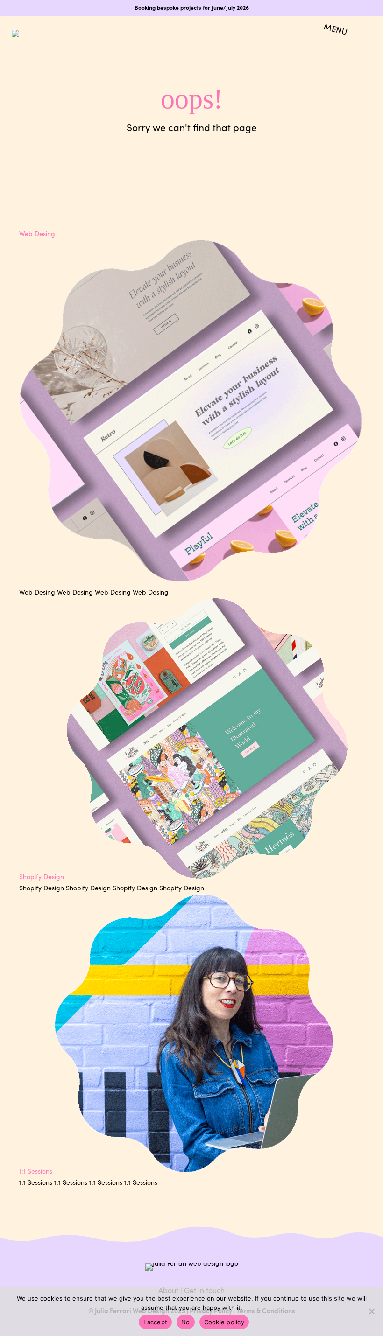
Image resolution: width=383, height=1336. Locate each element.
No (185, 1322)
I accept (155, 1322)
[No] (371, 1311)
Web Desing (37, 233)
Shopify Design (41, 876)
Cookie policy (224, 1322)
